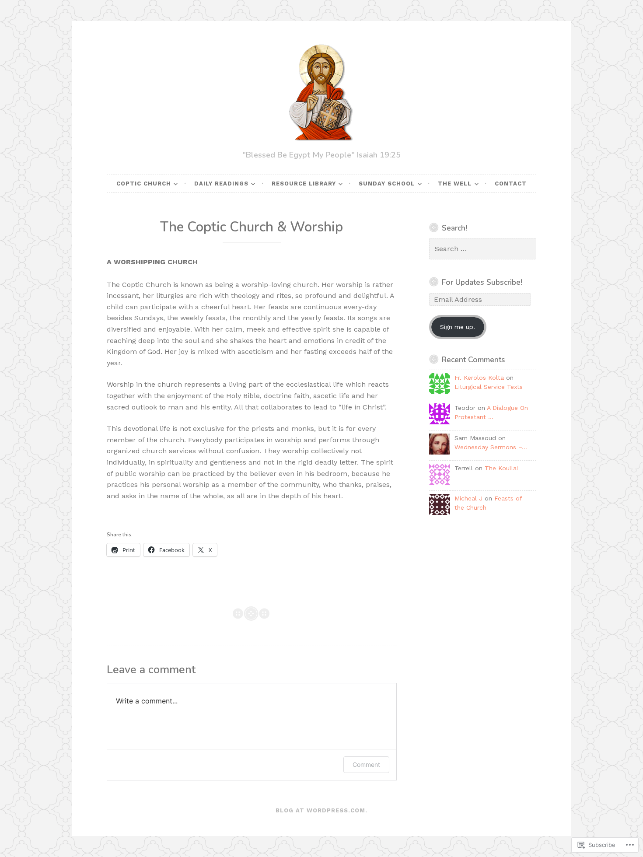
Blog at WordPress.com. (321, 810)
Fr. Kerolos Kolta (479, 377)
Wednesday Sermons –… (490, 447)
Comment (366, 764)
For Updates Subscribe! (482, 282)
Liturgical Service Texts (488, 386)
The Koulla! (501, 468)
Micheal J (468, 498)
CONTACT (511, 183)
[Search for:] (483, 248)
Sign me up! (457, 326)
